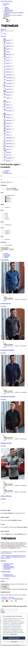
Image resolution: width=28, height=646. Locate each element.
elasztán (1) (7, 230)
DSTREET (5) (8, 224)
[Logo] (10, 28)
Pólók (7, 60)
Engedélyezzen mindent (14, 638)
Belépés (3, 612)
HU (6, 18)
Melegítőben (9, 137)
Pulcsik (8, 48)
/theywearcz (4, 597)
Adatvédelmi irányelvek (8, 567)
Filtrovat (11, 249)
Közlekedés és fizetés (8, 563)
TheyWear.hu (5, 598)
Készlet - (11, 188)
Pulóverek (8, 46)
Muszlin (8, 95)
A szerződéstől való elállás (9, 576)
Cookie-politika (6, 569)
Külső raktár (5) (8, 245)
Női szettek (9, 74)
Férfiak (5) (7, 207)
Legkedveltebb (6, 254)
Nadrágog (8, 140)
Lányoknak (9, 110)
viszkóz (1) (7, 232)
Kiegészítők (9, 157)
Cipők (7, 149)
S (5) (6, 213)
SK (9, 21)
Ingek (7, 57)
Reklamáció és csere (8, 574)
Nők (5, 29)
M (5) (6, 214)
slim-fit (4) (7, 239)
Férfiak (2, 29)
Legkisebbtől (6, 256)
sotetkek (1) (9, 198)
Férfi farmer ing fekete (6, 443)
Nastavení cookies (19, 598)
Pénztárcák (8, 152)
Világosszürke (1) (10, 195)
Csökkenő (5, 257)
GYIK (4, 5)
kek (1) (8, 197)
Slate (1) (8, 200)
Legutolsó (5, 253)
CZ (9, 19)
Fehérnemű (9, 80)
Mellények (8, 54)
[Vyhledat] (1, 32)
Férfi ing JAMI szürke (6, 496)
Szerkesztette (13, 634)
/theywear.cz (11, 597)
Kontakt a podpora (5, 578)
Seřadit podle (5, 249)
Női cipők (8, 86)
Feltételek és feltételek (8, 566)
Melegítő (8, 71)
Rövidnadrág (9, 77)
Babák (7, 104)
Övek (7, 155)
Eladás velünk (6, 565)
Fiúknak (8, 107)
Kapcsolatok (6, 3)
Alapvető (8, 89)
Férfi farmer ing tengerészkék (8, 396)
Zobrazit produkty (4, 247)
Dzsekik (8, 40)
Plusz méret (9, 92)
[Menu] (8, 33)
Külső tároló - (12, 189)
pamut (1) (7, 233)
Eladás (7, 97)
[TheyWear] (8, 540)
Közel (2, 1)
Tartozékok (9, 83)
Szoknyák (8, 66)
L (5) (6, 216)
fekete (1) (8, 201)
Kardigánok (9, 120)
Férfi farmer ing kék (5, 303)
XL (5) (6, 217)
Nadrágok (8, 69)
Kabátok (8, 43)
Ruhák (7, 63)
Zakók (7, 126)
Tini (7, 101)
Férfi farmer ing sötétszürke (7, 350)
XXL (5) (7, 219)
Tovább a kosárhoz (8, 1)
